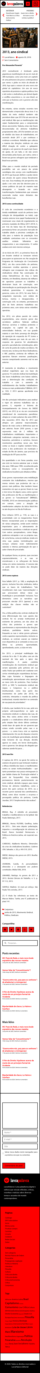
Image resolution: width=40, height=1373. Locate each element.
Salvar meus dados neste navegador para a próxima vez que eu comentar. (21, 1153)
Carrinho (8, 1231)
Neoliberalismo (10, 1336)
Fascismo (14, 1317)
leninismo (8, 1327)
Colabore (8, 1237)
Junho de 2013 (10, 912)
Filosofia (8, 1269)
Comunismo (11, 1307)
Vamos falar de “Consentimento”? (16, 970)
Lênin (30, 1327)
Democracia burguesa (22, 1311)
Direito (7, 1313)
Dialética (32, 1311)
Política (7, 915)
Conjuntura (8, 909)
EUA (30, 1314)
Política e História (11, 1263)
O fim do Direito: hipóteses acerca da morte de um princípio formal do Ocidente (18, 994)
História (16, 1321)
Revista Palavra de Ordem (14, 1255)
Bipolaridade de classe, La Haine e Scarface (16, 1007)
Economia (14, 1313)
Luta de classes (19, 1327)
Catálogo (8, 1218)
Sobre (7, 1242)
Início (7, 1223)
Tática (7, 1346)
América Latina (17, 1299)
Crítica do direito (11, 1274)
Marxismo (17, 1331)
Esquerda (21, 1314)
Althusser (8, 1299)
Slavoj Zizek (13, 1343)
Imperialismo (9, 1324)
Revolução (26, 1339)
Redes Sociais (10, 1239)
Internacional (17, 1324)
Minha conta (9, 1226)
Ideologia (23, 1320)
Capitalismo (12, 1303)
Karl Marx (25, 1324)
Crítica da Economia (12, 1280)
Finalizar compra (11, 1228)
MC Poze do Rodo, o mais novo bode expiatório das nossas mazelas (17, 959)
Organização (20, 1336)
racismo (18, 1340)
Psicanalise (10, 1339)
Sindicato (14, 915)
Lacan (31, 1324)
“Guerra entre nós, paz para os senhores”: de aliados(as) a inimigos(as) (19, 981)
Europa (8, 1317)
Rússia (6, 1344)
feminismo (21, 1317)
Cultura (8, 1272)
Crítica (7, 1282)
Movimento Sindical (25, 912)
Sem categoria (10, 1253)
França (6, 1321)
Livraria (8, 1234)
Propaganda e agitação (13, 1261)
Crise (20, 1307)
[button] (28, 4)
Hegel (10, 1321)
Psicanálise (9, 1258)
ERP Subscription (11, 1220)
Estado (26, 1314)
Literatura (8, 1266)
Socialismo (23, 1343)
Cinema (21, 1303)
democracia (9, 1310)
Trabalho (32, 1344)
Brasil (26, 1299)
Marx (7, 1331)
